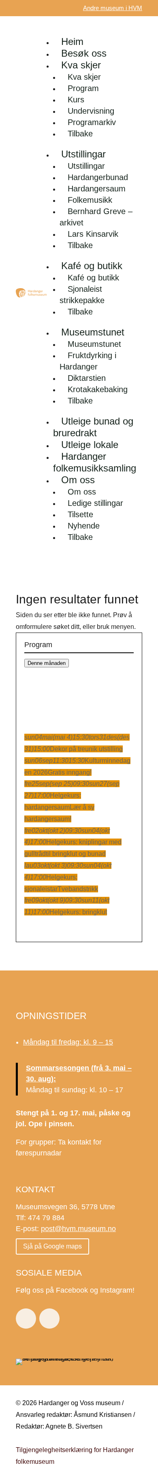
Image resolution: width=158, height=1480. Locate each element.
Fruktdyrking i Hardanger (88, 361)
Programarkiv (92, 122)
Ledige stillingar (95, 503)
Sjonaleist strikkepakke (82, 295)
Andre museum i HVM (112, 7)
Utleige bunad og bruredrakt (93, 427)
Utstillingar (83, 154)
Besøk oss (84, 53)
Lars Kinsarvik (93, 233)
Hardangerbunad (98, 177)
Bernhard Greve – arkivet (96, 217)
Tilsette (80, 514)
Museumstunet (92, 332)
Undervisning (91, 110)
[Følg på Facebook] (26, 1318)
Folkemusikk (90, 199)
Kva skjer (81, 64)
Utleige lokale (89, 444)
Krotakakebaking (98, 389)
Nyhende (84, 525)
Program (83, 88)
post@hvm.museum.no (78, 1229)
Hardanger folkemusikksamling (94, 462)
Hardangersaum (97, 188)
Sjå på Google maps (52, 1246)
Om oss (78, 479)
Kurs (76, 99)
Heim (72, 41)
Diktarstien (87, 378)
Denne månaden (47, 663)
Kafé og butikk (91, 265)
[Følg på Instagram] (49, 1318)
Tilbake (80, 133)
